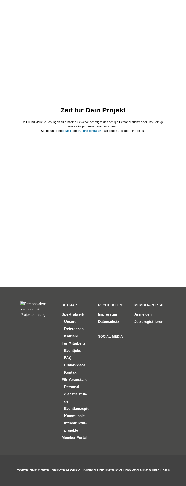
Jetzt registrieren (148, 321)
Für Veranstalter (75, 379)
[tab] (56, 188)
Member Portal (74, 437)
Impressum (107, 314)
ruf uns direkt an (89, 131)
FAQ (68, 358)
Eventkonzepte (76, 408)
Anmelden (143, 314)
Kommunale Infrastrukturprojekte (75, 423)
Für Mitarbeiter (74, 343)
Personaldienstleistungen (75, 394)
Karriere (71, 336)
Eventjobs (72, 350)
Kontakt (71, 372)
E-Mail (66, 131)
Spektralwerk (73, 314)
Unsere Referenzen (74, 325)
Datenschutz (108, 321)
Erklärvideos (74, 365)
